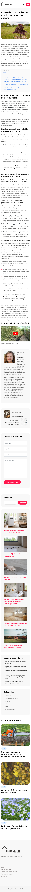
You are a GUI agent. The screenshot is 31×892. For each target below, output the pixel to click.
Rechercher (9, 498)
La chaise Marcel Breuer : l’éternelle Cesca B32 (12, 423)
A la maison (8, 696)
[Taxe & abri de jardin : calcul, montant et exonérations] (15, 636)
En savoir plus (7, 399)
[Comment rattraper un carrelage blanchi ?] (15, 567)
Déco (6, 704)
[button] (28, 4)
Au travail (7, 701)
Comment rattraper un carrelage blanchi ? (15, 578)
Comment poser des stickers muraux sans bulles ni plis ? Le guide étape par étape (14, 601)
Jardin (6, 706)
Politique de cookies (7, 874)
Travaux (7, 712)
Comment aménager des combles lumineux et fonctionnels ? (15, 625)
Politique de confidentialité (9, 871)
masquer (4, 72)
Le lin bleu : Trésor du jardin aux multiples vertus (14, 827)
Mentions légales (6, 869)
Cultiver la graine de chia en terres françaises (19, 415)
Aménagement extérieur (11, 698)
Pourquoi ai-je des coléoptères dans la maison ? (15, 555)
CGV (2, 867)
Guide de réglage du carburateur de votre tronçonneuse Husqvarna (13, 754)
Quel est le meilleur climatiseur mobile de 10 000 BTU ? (14, 532)
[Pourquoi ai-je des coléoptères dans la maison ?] (15, 544)
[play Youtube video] (15, 333)
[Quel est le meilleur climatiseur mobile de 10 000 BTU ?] (15, 520)
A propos (4, 876)
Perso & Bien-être (10, 709)
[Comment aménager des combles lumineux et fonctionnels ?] (15, 614)
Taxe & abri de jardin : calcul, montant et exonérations (14, 647)
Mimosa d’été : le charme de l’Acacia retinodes (14, 791)
